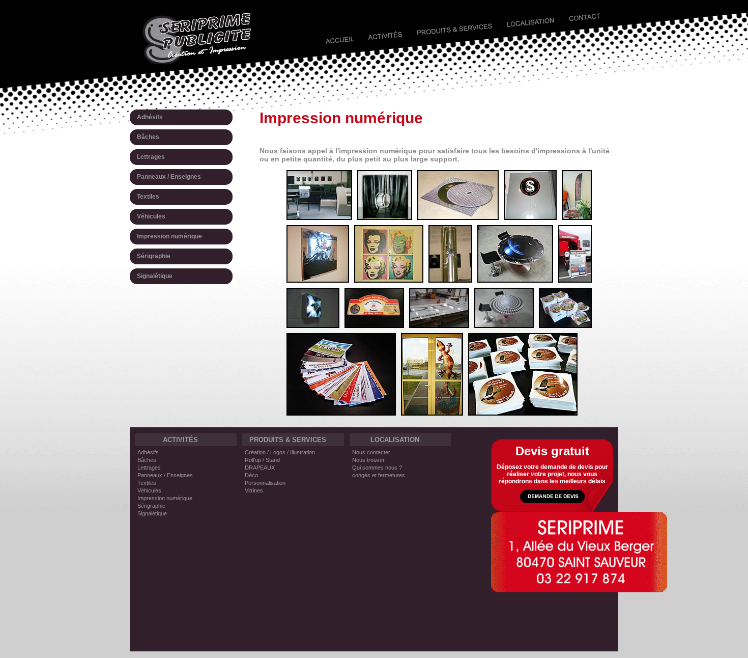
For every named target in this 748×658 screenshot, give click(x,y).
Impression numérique (164, 498)
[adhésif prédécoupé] (450, 279)
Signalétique (152, 513)
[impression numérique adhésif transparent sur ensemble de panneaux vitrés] (439, 324)
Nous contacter (371, 452)
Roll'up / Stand (262, 460)
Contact (589, 26)
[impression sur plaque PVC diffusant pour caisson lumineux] (312, 324)
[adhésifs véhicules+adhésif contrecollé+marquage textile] (575, 279)
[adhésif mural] (530, 216)
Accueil (333, 26)
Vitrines (254, 490)
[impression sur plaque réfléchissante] (317, 279)
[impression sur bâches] (384, 216)
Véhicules (149, 490)
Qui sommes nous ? (377, 467)
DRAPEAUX (260, 467)
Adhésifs (148, 452)
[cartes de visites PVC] (341, 412)
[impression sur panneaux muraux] (388, 279)
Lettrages (149, 467)
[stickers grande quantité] (565, 324)
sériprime (197, 38)
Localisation (531, 26)
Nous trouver (368, 460)
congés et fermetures (378, 475)
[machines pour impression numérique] (319, 216)
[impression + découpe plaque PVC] (374, 324)
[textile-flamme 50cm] (577, 216)
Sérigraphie (151, 506)
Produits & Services (453, 26)
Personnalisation (265, 483)
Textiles (146, 483)
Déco (251, 475)
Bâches (146, 460)
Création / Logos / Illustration (280, 452)
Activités (385, 26)
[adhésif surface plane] (515, 279)
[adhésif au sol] (458, 216)
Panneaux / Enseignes (165, 475)
